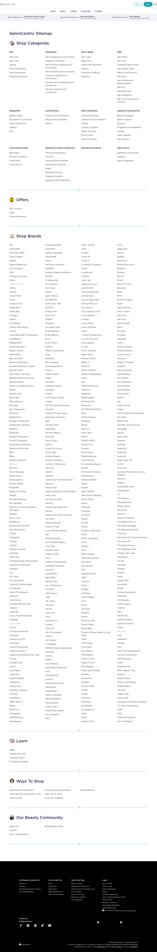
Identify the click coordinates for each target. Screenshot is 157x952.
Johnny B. (50, 612)
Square (120, 432)
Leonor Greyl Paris (90, 299)
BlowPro (13, 468)
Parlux (84, 616)
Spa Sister (122, 417)
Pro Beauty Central (18, 761)
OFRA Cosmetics (89, 538)
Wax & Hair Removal (91, 64)
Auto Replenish (87, 790)
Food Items (14, 160)
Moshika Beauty (89, 456)
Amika (12, 288)
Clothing (121, 123)
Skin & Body (87, 52)
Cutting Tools (52, 110)
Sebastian (121, 339)
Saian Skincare (124, 307)
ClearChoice (15, 600)
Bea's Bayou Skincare (19, 374)
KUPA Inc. (86, 256)
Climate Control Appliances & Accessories (59, 83)
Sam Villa (121, 319)
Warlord (121, 674)
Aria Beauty (15, 323)
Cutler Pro (14, 674)
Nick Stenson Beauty (91, 495)
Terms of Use (107, 886)
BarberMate (15, 354)
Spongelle (122, 429)
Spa (11, 131)
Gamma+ (49, 409)
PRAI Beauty (87, 666)
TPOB (120, 588)
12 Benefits (14, 249)
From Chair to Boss (54, 397)
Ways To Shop (76, 884)
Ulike (119, 611)
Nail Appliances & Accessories (59, 71)
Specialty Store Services (128, 425)
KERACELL (50, 687)
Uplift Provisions (125, 619)
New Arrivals (15, 208)
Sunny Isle (122, 468)
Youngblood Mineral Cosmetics (132, 701)
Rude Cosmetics (125, 299)
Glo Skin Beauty (53, 432)
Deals (12, 212)
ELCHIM (49, 307)
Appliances (51, 52)
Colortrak (13, 635)
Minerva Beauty (88, 417)
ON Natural (86, 566)
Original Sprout (88, 573)
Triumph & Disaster (126, 592)
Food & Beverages (18, 148)
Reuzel (120, 276)
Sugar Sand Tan (124, 460)
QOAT (84, 717)
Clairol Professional (18, 592)
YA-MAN (121, 690)
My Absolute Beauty (91, 464)
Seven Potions (124, 354)
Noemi (84, 519)
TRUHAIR (121, 596)
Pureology (86, 701)
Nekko (84, 483)
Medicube (86, 393)
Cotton (84, 123)
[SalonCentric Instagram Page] (28, 925)
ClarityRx (13, 596)
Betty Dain (14, 397)
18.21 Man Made (16, 253)
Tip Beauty (122, 557)
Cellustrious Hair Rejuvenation (23, 561)
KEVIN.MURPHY (53, 699)
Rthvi (119, 296)
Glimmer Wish (52, 425)
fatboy (48, 378)
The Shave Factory (126, 545)
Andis (12, 299)
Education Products (91, 148)
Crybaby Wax (16, 662)
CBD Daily (14, 557)
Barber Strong (16, 350)
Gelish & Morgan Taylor (56, 413)
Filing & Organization (55, 152)
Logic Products (88, 327)
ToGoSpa (121, 565)
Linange (85, 319)
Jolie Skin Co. (51, 620)
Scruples (121, 335)
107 (11, 245)
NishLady (85, 507)
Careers (13, 830)
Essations (49, 358)
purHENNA (86, 705)
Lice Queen (86, 307)
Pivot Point (86, 647)
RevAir (120, 280)
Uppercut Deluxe (125, 623)
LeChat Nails (87, 296)
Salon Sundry (123, 311)
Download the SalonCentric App (25, 794)
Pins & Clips (87, 135)
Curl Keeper (15, 670)
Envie (48, 339)
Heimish (49, 503)
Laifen (84, 268)
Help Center (52, 889)
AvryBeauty (15, 339)
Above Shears (16, 256)
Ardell (12, 319)
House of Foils (52, 526)
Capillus (13, 545)
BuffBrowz (14, 522)
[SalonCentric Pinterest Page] (35, 925)
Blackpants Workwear (20, 444)
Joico (48, 616)
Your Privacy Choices (128, 911)
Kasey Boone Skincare (56, 667)
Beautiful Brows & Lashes (21, 378)
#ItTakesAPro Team (54, 826)
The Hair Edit (123, 541)
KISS (47, 718)
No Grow (85, 515)
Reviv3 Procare (124, 284)
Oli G (83, 550)
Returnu (121, 272)
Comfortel (14, 643)
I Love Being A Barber (56, 530)
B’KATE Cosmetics (18, 440)
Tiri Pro (120, 561)
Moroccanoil (87, 452)
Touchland (122, 584)
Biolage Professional (19, 421)
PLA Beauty (87, 651)
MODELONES (88, 440)
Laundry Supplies (89, 127)
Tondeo (120, 572)
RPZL (120, 292)
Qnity (84, 713)
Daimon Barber (16, 678)
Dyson (48, 292)
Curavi (12, 666)
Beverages (14, 152)
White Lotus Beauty (126, 682)
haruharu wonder (53, 499)
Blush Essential (16, 472)
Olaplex (85, 546)
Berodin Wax (15, 393)
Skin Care (85, 57)
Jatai (47, 597)
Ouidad (85, 589)
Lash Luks (86, 280)
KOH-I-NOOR (88, 245)
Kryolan (85, 253)
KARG (48, 659)
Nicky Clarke (87, 499)
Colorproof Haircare (18, 631)
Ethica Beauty (52, 362)
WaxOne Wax (123, 678)
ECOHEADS (51, 299)
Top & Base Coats (125, 68)
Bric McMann (15, 503)
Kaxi (47, 671)
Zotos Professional (126, 717)
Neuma (84, 487)
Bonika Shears (16, 483)
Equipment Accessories (20, 119)
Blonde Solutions (17, 460)
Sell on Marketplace (18, 834)
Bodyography (16, 479)
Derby (12, 705)
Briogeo (13, 514)
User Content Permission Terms (113, 897)
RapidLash (122, 249)
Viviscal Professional (127, 655)
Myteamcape (87, 476)
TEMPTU (121, 514)
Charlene (13, 568)
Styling (12, 64)
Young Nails (123, 698)
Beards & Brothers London (22, 366)
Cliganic (13, 608)
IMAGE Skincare (53, 538)
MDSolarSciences (89, 386)
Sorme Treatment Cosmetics (130, 413)
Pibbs (84, 639)
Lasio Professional (90, 292)
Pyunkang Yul (88, 709)
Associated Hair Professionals (23, 335)
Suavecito (121, 456)
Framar (48, 393)
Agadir (12, 260)
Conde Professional (18, 647)
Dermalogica (15, 721)
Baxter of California (18, 362)
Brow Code (14, 518)
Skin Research (124, 386)
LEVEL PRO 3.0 (89, 303)
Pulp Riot (85, 698)
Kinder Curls (51, 706)
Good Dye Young (53, 448)
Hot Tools (49, 519)
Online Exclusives (17, 216)
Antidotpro (14, 307)
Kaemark (49, 652)
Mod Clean (86, 432)
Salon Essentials (89, 110)
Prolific (84, 690)
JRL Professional (53, 632)
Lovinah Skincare (89, 339)
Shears (48, 123)
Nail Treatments (124, 95)
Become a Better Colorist (21, 386)
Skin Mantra (122, 378)
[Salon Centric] (7, 4)
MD (83, 382)
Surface (120, 482)
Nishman (85, 511)
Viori (119, 647)
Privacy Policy (107, 900)
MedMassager (88, 397)
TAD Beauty (123, 498)
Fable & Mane (52, 374)
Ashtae (12, 331)
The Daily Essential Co (127, 529)
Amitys (12, 292)
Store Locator (15, 798)
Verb (119, 635)
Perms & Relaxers (17, 68)
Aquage (13, 315)
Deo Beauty (15, 698)
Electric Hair (51, 311)
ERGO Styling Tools (54, 350)
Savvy (120, 327)
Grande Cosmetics (54, 460)
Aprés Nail (14, 311)
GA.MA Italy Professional (57, 405)
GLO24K (49, 436)
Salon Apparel (124, 135)
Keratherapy (51, 691)
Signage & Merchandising (57, 180)
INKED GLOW (52, 554)
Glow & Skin (51, 440)
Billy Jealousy (15, 401)
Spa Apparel (123, 139)
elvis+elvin (50, 315)
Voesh (120, 662)
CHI (11, 572)
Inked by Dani (52, 550)
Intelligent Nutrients (54, 566)
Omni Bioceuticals (90, 558)
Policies (105, 892)
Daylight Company (18, 690)
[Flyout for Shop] (53, 12)
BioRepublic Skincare (19, 425)
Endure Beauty (52, 331)
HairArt (48, 472)
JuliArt (48, 636)
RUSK (120, 303)
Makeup (85, 68)
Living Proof (87, 323)
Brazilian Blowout (17, 499)
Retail (48, 168)
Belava (12, 389)
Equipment (14, 110)
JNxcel (48, 609)
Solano (120, 409)
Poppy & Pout (88, 662)
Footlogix (50, 389)
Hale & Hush (51, 487)
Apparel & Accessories (128, 110)
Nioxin (84, 503)
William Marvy (124, 686)
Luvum (84, 346)
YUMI (119, 709)
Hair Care (13, 57)
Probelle (85, 682)
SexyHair (121, 358)
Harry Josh (50, 495)
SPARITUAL (123, 421)
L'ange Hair (86, 272)
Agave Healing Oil (18, 264)
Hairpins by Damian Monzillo (59, 479)
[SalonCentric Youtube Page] (49, 925)
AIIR (11, 272)
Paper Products (88, 131)
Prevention (86, 678)
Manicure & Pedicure (127, 72)
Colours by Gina (17, 639)
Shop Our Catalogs (54, 798)
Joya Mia (49, 628)
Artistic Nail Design (18, 327)
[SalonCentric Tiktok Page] (42, 925)
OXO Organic (87, 597)
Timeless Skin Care (126, 553)
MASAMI (85, 366)
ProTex (84, 694)
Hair (11, 52)
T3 (118, 494)
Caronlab (13, 553)
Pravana (85, 674)
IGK (47, 534)
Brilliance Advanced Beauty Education (22, 508)
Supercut (121, 478)
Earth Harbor (51, 296)
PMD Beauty (87, 655)
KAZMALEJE (51, 675)
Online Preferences (109, 908)
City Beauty (15, 588)
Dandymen (14, 682)
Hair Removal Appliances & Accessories (58, 66)
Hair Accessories (17, 72)
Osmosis (85, 581)
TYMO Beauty (124, 604)
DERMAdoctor (16, 717)
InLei (47, 558)
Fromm (48, 401)
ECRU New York (53, 303)
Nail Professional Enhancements (125, 81)
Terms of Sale (107, 884)
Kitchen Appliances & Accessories (55, 90)
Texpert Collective (125, 518)
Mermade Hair (88, 401)
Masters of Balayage (91, 374)
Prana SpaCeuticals (90, 670)
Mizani (84, 425)
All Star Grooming (18, 276)
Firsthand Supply (53, 386)
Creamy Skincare (17, 651)
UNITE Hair (122, 615)
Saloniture (122, 315)
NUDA (84, 526)
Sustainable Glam (125, 486)
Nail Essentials (124, 91)
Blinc (11, 452)
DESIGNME (50, 256)
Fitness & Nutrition (18, 156)
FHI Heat (49, 382)
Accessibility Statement (110, 905)
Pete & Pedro (87, 624)
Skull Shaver (123, 393)
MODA (84, 436)
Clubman (13, 611)
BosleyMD (14, 487)
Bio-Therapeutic (17, 409)
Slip (119, 401)
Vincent (120, 643)
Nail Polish (122, 57)
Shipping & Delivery (55, 892)
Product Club (87, 686)
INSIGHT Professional (55, 562)
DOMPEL (49, 268)
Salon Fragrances (125, 160)
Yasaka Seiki (123, 694)
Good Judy (50, 452)
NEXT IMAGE (87, 491)
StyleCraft (122, 448)
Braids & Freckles (17, 491)
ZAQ (119, 713)
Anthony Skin (15, 303)
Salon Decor (123, 148)
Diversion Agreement (110, 894)
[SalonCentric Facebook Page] (20, 925)
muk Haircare (87, 460)
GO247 (48, 444)
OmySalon (86, 562)
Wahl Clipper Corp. (126, 670)
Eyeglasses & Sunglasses (129, 127)
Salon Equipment (17, 123)
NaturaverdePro (89, 479)
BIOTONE (14, 432)
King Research (52, 714)
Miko (83, 413)
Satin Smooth (123, 323)
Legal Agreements (109, 889)
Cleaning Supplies (90, 115)
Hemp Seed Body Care (56, 507)
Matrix (84, 378)
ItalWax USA (51, 581)
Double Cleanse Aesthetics (58, 272)
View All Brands (125, 721)
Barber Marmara (17, 346)
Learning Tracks (17, 757)
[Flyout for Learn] (73, 12)
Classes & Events (17, 753)
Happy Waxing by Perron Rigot (60, 491)
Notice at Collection (109, 902)
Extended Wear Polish (127, 64)
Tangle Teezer (123, 506)
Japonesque (51, 593)
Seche (120, 343)
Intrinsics (49, 569)
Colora (12, 627)
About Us (14, 826)
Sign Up (138, 4)
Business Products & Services (60, 148)
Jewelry (120, 131)
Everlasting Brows (54, 366)
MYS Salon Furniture (91, 472)
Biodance (14, 413)
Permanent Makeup (90, 72)
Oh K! (84, 542)
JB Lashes (50, 601)
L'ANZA (85, 276)
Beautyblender (16, 382)
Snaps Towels (123, 405)
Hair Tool (49, 468)
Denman (13, 694)
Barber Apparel (124, 119)
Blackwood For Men (19, 448)
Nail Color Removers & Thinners (128, 100)
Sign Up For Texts (53, 794)
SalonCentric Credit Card (21, 790)
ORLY (84, 577)
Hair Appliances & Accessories (60, 57)
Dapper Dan (15, 686)
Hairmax (49, 476)
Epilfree (49, 346)
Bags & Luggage (125, 115)
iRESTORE (50, 577)
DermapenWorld (53, 245)
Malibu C (85, 362)
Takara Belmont (124, 502)
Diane (48, 260)
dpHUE (48, 276)
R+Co (120, 245)
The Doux (121, 533)
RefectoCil (122, 260)
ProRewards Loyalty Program (30, 889)
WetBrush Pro (124, 666)
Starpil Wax (122, 436)
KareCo (48, 656)
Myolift (84, 468)
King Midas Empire (54, 710)
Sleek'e (120, 397)
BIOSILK (13, 429)
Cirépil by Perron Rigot (20, 584)
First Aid (49, 156)
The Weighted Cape (126, 549)
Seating (13, 127)
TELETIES (122, 510)
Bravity (12, 495)
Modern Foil (87, 444)
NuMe (84, 534)
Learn (12, 750)
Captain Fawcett (17, 549)
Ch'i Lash (13, 576)
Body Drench (15, 476)
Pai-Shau (85, 609)
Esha (47, 354)
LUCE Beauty (87, 343)
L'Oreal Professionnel (91, 335)
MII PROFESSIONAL (91, 409)
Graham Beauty (52, 456)
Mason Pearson (88, 370)
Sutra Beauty (123, 490)
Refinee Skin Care (125, 264)
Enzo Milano (51, 343)
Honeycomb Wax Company (58, 515)
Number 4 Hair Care (91, 530)
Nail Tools (121, 76)
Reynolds (121, 288)
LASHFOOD (87, 288)
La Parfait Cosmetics (91, 264)
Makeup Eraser (88, 358)
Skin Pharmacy (124, 382)
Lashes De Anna (89, 284)
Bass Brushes (15, 358)
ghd (47, 421)
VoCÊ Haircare (124, 658)
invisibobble (51, 573)
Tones (120, 576)
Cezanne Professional (19, 565)
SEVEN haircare (124, 350)
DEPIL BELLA (16, 701)
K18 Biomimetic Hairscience (58, 648)
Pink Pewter (87, 643)
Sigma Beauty (124, 374)
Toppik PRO (123, 580)
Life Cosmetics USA (90, 311)
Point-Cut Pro (88, 658)
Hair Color (14, 61)
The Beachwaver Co (126, 522)
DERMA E (14, 709)
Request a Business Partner (58, 790)
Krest (83, 249)
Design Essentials (53, 253)
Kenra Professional (54, 683)
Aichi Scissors (16, 268)
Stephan (121, 440)
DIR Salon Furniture (54, 264)
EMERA (49, 319)
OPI (83, 569)
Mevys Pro (86, 405)
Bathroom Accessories (128, 152)
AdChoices (101, 947)
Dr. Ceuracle (51, 284)
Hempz (48, 511)
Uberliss (121, 608)
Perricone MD (87, 620)
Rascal (120, 253)
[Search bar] (155, 4)
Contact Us (52, 886)
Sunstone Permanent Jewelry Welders (131, 473)
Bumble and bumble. (19, 525)
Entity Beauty (51, 335)
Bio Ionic (13, 405)
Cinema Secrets (16, 580)
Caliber (12, 533)
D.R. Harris (50, 288)
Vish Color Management (128, 651)
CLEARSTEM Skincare (20, 604)
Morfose (85, 448)
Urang (120, 627)
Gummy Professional (55, 464)
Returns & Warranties (56, 894)
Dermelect (50, 249)
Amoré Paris (15, 296)
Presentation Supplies (55, 164)
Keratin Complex (53, 695)
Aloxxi (12, 280)
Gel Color (121, 61)
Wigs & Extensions (18, 76)
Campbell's (14, 537)
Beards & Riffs (16, 370)
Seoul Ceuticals (124, 346)
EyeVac (48, 370)
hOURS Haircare (53, 522)
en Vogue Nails (52, 327)
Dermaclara (14, 713)
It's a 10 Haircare (53, 585)
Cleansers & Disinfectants (93, 119)
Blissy (12, 456)
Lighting (121, 156)
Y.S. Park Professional (127, 705)
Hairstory (49, 483)
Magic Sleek (87, 354)
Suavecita (121, 452)
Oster (84, 585)
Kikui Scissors (52, 702)
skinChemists (123, 389)
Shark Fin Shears (125, 362)
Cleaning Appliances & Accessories (56, 77)
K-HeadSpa (50, 644)
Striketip (121, 444)
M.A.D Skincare (88, 350)
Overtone (85, 593)
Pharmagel (86, 628)
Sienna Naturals (124, 370)
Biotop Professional (18, 436)
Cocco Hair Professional (20, 615)
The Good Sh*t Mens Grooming (132, 537)
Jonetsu (49, 624)
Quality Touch (88, 721)
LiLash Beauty (88, 315)
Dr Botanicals (51, 280)
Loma (84, 331)
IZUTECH (49, 589)
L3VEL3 (85, 260)
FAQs (50, 884)
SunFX (120, 464)
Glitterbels (50, 429)
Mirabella (85, 421)
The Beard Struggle (126, 525)
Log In (148, 4)
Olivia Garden (87, 554)
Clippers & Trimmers (55, 61)
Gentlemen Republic (55, 417)
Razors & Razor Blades (56, 119)
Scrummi (121, 331)
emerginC (50, 323)
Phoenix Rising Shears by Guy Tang (95, 633)
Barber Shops (16, 115)
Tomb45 (121, 568)
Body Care (86, 61)
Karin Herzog (51, 663)
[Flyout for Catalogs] (86, 12)
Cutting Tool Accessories (57, 115)
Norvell (84, 522)
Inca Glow (50, 546)
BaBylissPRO (15, 343)
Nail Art (120, 87)
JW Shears (50, 640)
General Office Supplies (56, 160)
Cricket (12, 658)
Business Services (53, 172)
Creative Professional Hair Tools (24, 655)
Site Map (134, 947)
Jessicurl (49, 605)
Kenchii (48, 679)
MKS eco (85, 429)
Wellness (85, 76)
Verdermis (122, 639)
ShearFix (121, 366)
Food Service (15, 164)
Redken (120, 256)
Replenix (121, 268)
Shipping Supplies (54, 176)
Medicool (85, 389)
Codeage (13, 619)
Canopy (13, 541)
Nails (119, 52)
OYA (83, 601)
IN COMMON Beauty (55, 542)
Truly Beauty (123, 600)
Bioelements (15, 417)
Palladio (85, 612)
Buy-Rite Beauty (17, 529)
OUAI (84, 605)
